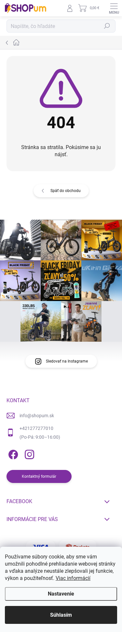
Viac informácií (73, 578)
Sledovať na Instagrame (67, 361)
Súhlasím (61, 615)
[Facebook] (12, 453)
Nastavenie (61, 594)
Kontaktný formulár (39, 476)
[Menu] (114, 8)
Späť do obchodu (65, 190)
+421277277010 (36, 428)
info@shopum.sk (37, 415)
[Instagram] (28, 453)
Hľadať (107, 26)
